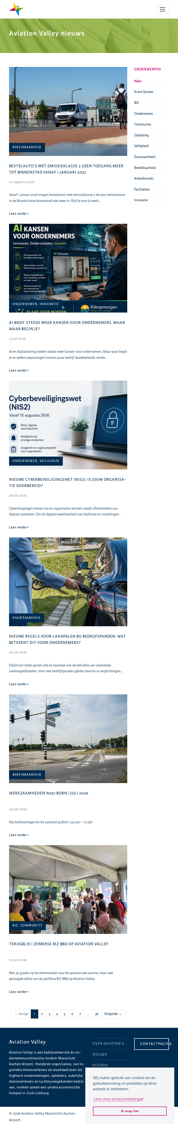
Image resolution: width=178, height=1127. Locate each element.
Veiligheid (141, 146)
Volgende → (113, 1014)
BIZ (136, 102)
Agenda (100, 1065)
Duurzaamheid (144, 157)
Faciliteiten (142, 189)
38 (97, 1014)
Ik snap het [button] (130, 1111)
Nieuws (99, 1054)
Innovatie (141, 200)
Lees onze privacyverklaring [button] (117, 1099)
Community (142, 124)
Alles (138, 81)
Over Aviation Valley (109, 1043)
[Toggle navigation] (162, 9)
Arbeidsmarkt (144, 178)
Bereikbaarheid (145, 167)
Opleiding (141, 135)
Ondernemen (143, 113)
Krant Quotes (143, 91)
